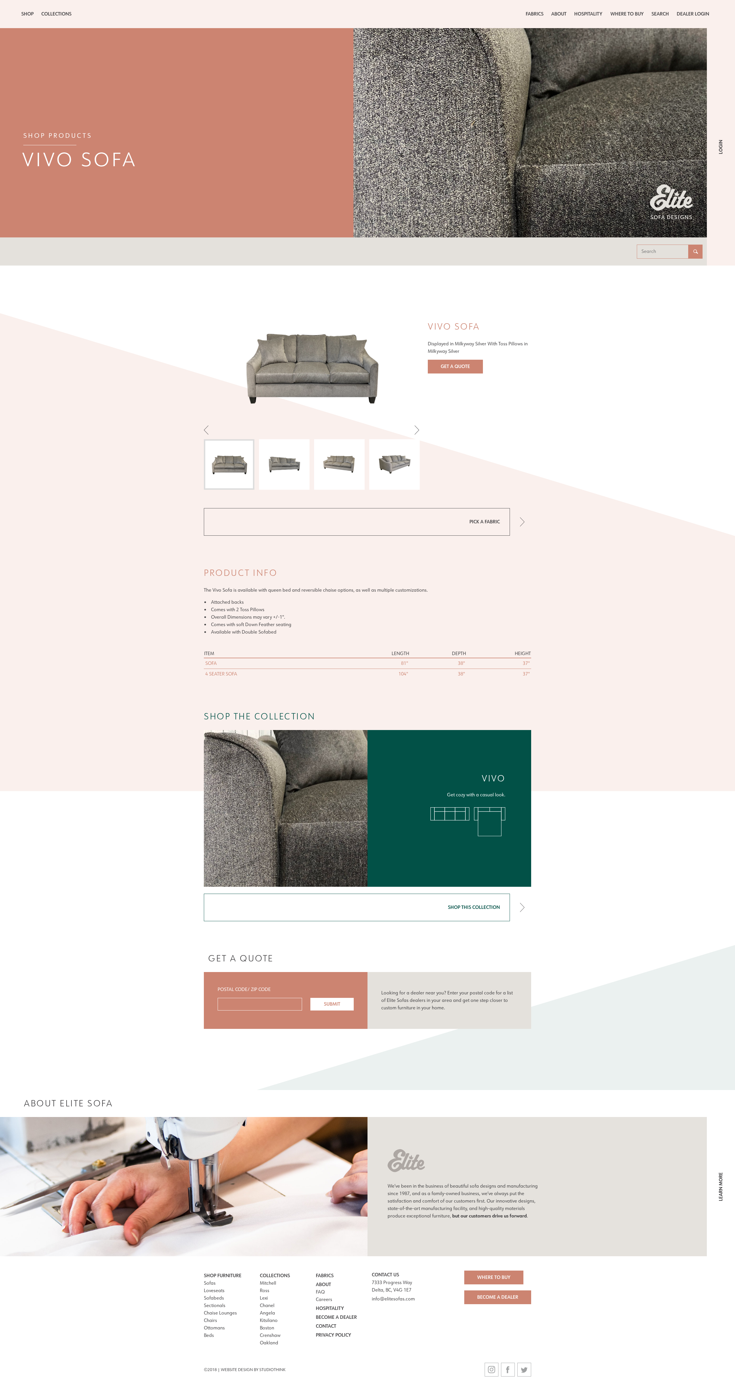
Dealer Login (693, 14)
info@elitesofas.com (393, 1299)
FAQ (320, 1292)
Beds (209, 1335)
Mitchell (268, 1283)
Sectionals (214, 1305)
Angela (267, 1313)
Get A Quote (455, 366)
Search (660, 14)
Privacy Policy (333, 1335)
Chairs (210, 1320)
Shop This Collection (474, 907)
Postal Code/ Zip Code (244, 989)
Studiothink (272, 1369)
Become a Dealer (336, 1317)
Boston (267, 1328)
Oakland (269, 1342)
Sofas (210, 1283)
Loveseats (214, 1290)
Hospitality (588, 14)
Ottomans (214, 1328)
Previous (208, 430)
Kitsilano (269, 1320)
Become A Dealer (497, 1297)
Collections (56, 14)
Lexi (264, 1298)
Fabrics (534, 14)
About (558, 14)
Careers (324, 1299)
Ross (264, 1290)
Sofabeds (214, 1298)
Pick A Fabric (484, 521)
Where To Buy (627, 14)
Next (414, 430)
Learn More (720, 1186)
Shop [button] (27, 14)
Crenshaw (270, 1335)
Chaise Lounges (220, 1313)
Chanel (267, 1305)
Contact (326, 1326)
